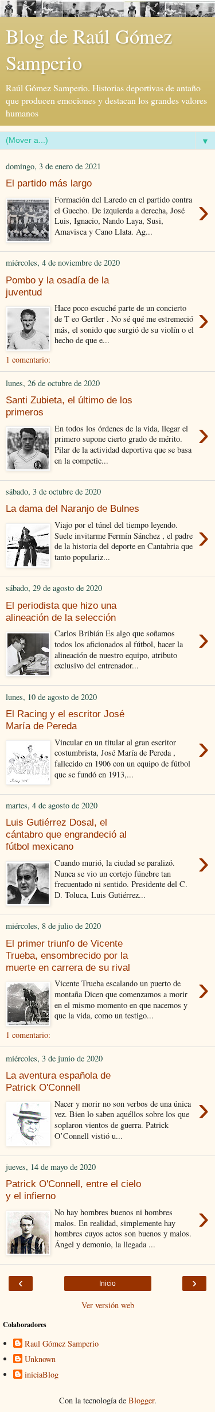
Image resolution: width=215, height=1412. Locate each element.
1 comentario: (28, 359)
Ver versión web (107, 1305)
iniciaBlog (41, 1375)
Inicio (107, 1283)
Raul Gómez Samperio (62, 1344)
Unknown (40, 1359)
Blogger (141, 1400)
